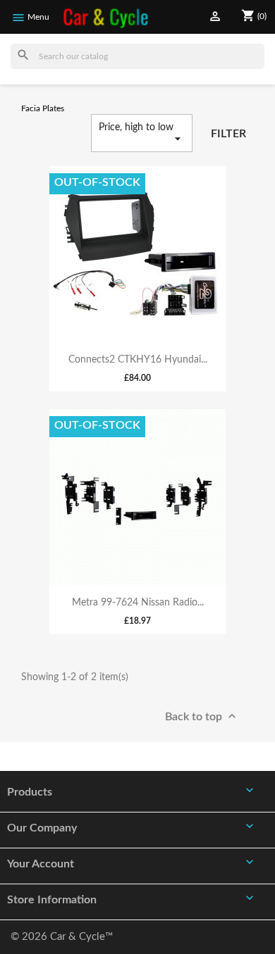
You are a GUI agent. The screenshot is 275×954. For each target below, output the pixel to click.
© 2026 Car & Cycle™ (62, 936)
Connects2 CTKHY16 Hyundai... (137, 360)
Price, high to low (142, 134)
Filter (228, 133)
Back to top (202, 716)
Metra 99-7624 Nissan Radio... (138, 603)
